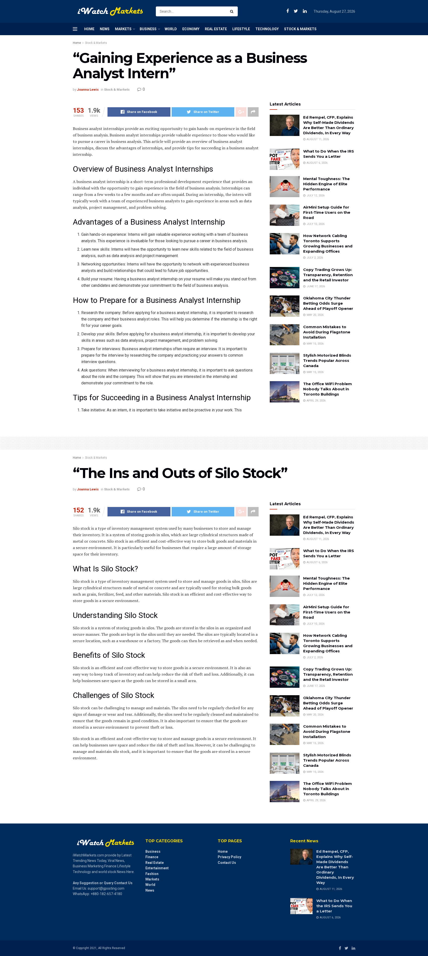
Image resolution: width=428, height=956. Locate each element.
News (104, 29)
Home (89, 29)
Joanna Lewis (88, 89)
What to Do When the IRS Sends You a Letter (334, 905)
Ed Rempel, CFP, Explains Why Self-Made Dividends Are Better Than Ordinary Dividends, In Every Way (335, 867)
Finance (151, 857)
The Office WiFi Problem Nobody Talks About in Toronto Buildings (327, 389)
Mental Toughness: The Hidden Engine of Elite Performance (326, 183)
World (171, 29)
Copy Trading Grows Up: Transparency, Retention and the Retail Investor (328, 274)
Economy (190, 29)
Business (148, 29)
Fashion (152, 874)
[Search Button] (233, 11)
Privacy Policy (229, 857)
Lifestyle (241, 29)
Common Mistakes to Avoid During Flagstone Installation (326, 332)
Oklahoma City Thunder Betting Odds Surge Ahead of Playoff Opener (328, 303)
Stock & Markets (300, 29)
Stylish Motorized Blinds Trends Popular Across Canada (327, 360)
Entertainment (157, 868)
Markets (123, 29)
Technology (267, 29)
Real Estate (216, 29)
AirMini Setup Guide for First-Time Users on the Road (326, 212)
